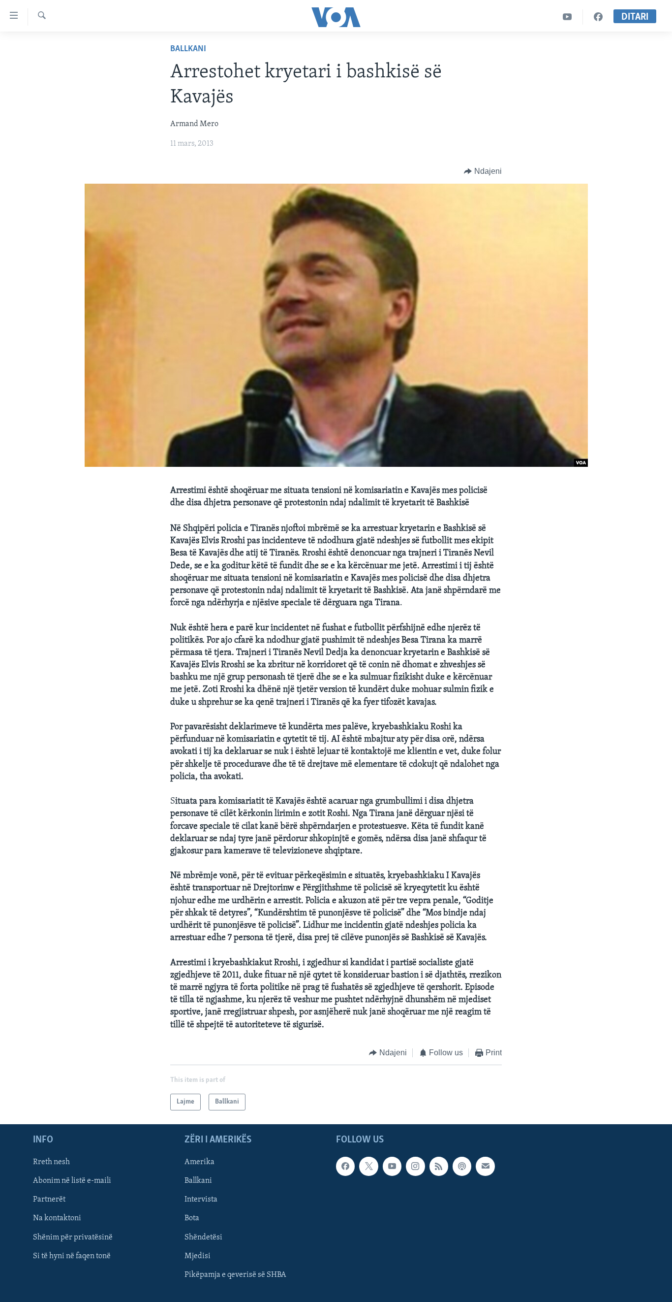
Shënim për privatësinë (73, 1237)
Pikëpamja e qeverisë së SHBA (235, 1275)
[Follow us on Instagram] (415, 1166)
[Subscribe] (485, 1166)
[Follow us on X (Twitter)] (368, 1166)
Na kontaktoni (57, 1219)
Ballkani (188, 49)
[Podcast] (462, 1166)
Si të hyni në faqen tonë (72, 1256)
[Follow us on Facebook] (345, 1166)
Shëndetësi (203, 1237)
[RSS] (438, 1166)
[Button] (483, 171)
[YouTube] (567, 17)
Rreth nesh (51, 1163)
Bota (191, 1219)
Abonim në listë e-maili (72, 1181)
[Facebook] (598, 17)
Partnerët (49, 1200)
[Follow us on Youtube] (392, 1166)
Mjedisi (197, 1256)
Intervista (200, 1200)
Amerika (199, 1163)
